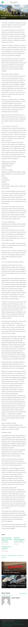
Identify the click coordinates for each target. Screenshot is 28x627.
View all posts (22, 593)
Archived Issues (21, 624)
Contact (14, 624)
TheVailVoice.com (19, 621)
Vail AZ (4, 557)
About (10, 624)
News (8, 623)
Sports (18, 623)
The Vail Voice (12, 555)
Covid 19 (4, 555)
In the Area (13, 623)
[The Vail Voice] (14, 2)
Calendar (4, 623)
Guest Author (12, 13)
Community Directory (7, 625)
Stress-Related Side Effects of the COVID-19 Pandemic (7, 539)
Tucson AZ (21, 555)
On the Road (5, 624)
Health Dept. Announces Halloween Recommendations (19, 539)
